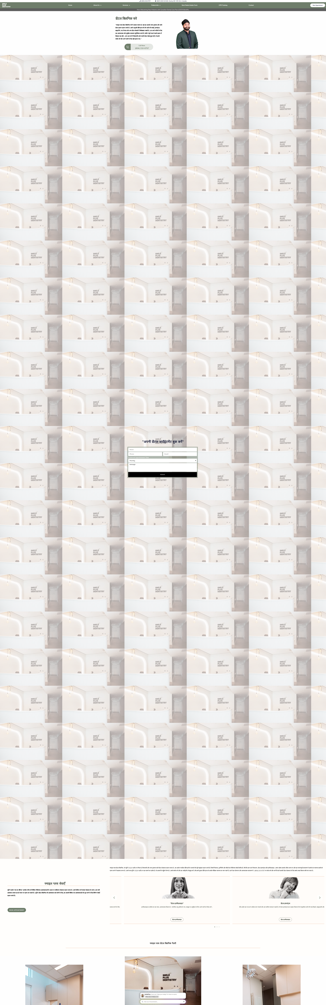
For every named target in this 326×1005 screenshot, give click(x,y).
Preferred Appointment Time (138, 457)
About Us (96, 5)
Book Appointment (16, 910)
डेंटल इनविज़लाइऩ (162, 919)
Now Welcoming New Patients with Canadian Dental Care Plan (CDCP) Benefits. (163, 10)
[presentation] (114, 898)
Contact (251, 5)
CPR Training (223, 5)
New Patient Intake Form (189, 5)
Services (125, 5)
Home (70, 5)
